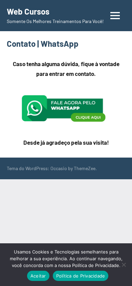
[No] (123, 264)
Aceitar (38, 276)
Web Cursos (28, 11)
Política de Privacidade (80, 276)
